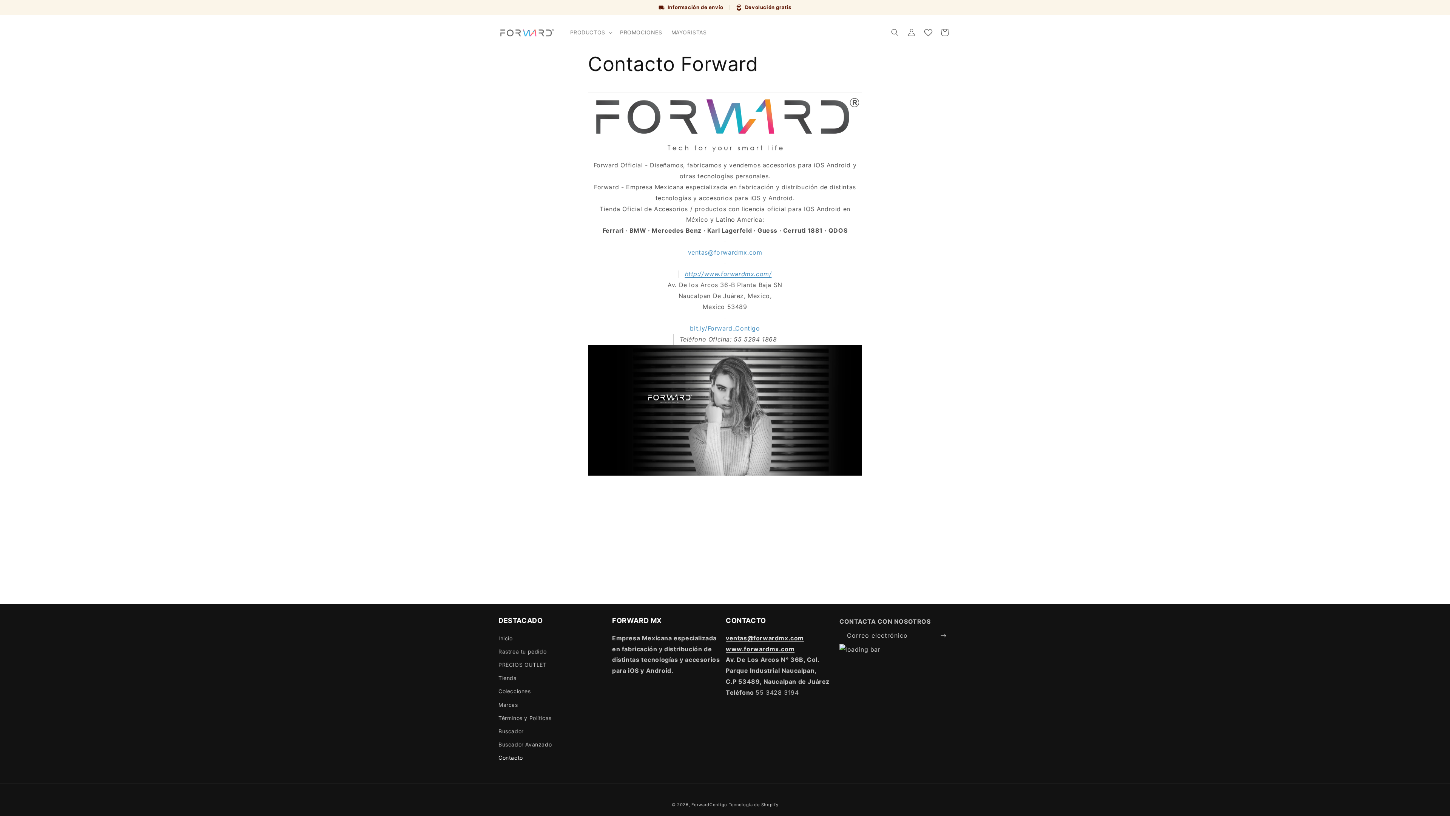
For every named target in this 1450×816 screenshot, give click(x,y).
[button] (590, 32)
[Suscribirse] (943, 635)
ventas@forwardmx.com (725, 252)
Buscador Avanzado (525, 744)
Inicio (505, 638)
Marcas (508, 705)
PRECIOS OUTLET (522, 664)
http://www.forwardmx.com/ (728, 274)
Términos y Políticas (525, 718)
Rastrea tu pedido (522, 651)
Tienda (507, 678)
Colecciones (514, 691)
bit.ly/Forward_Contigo (725, 328)
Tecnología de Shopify (754, 804)
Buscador (511, 731)
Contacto (510, 757)
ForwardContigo (709, 804)
